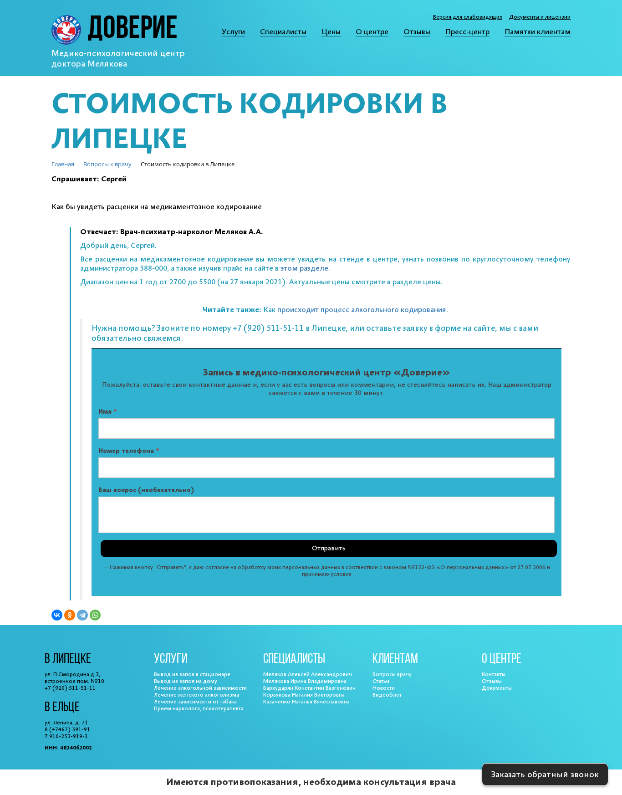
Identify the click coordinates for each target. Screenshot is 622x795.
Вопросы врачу (392, 674)
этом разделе (304, 268)
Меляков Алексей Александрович (307, 674)
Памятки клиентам (538, 31)
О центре (372, 31)
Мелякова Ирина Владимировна (305, 681)
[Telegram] (82, 615)
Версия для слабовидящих (467, 17)
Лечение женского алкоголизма (196, 695)
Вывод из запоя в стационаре (192, 674)
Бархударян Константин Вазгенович (309, 688)
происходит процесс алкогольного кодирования (361, 309)
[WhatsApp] (95, 615)
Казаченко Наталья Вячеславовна (306, 701)
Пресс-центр (467, 31)
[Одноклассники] (69, 615)
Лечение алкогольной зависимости (200, 688)
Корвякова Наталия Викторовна (304, 695)
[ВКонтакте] (56, 615)
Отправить (329, 548)
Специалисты (283, 31)
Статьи (380, 681)
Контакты (493, 674)
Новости (383, 688)
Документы (497, 688)
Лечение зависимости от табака (195, 701)
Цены (331, 31)
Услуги (233, 31)
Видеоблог (387, 695)
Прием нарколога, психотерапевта (199, 708)
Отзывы (416, 31)
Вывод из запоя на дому (185, 681)
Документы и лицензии (540, 17)
